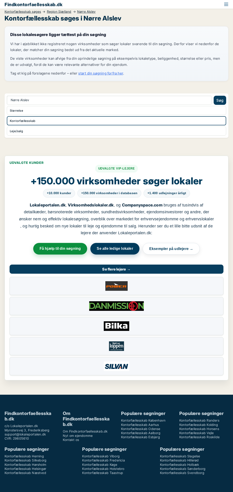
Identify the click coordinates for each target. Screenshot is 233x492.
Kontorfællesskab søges (23, 11)
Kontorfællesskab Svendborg (182, 473)
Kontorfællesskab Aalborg (140, 433)
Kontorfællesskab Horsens (199, 429)
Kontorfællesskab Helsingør (25, 469)
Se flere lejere (116, 269)
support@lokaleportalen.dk (25, 434)
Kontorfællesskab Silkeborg (25, 460)
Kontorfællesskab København (143, 420)
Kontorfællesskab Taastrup (102, 473)
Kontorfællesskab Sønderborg (182, 469)
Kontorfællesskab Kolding (198, 425)
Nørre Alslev (86, 11)
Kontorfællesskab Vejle (196, 433)
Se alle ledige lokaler (115, 248)
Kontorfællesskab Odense (140, 429)
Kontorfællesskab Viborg (101, 456)
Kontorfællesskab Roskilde (199, 437)
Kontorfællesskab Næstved (25, 473)
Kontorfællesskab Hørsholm (25, 464)
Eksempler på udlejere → (171, 249)
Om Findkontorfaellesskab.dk (85, 431)
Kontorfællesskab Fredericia (103, 460)
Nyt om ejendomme (78, 436)
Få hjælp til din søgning (60, 248)
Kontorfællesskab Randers (199, 420)
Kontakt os (71, 440)
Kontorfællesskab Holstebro (103, 469)
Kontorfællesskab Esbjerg (140, 437)
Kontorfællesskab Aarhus (140, 425)
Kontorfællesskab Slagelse (180, 456)
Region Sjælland (59, 11)
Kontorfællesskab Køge (99, 464)
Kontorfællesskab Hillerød (179, 460)
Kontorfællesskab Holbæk (179, 464)
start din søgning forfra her (100, 73)
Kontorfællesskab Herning (24, 456)
